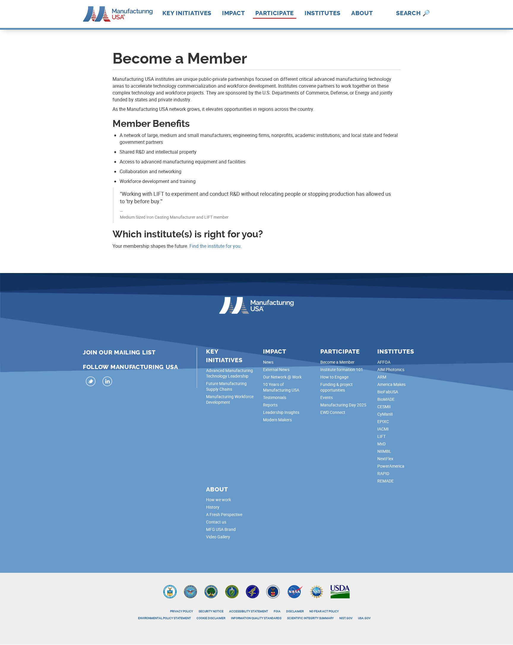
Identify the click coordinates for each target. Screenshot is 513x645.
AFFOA (383, 362)
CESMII (384, 406)
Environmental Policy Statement (164, 618)
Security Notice (211, 611)
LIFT (381, 436)
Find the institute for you (214, 246)
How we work (218, 499)
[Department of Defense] (190, 591)
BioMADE (386, 399)
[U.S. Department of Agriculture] (340, 591)
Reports (270, 405)
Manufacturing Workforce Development (230, 399)
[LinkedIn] (107, 382)
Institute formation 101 (341, 369)
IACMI (383, 429)
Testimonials (274, 397)
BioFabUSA (387, 392)
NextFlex (385, 458)
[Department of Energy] (232, 591)
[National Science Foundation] (316, 591)
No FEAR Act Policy (324, 611)
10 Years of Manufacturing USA (281, 387)
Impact (233, 13)
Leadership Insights (281, 412)
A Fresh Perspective (224, 514)
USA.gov (364, 618)
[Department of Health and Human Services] (252, 591)
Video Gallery (218, 537)
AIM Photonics (390, 369)
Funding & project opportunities (336, 387)
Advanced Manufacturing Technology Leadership (229, 373)
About (362, 13)
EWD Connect (332, 412)
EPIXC (383, 421)
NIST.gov (345, 618)
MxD (381, 444)
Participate (274, 13)
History (212, 507)
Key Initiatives (187, 13)
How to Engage (334, 377)
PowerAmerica (390, 466)
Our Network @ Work (282, 377)
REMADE (385, 481)
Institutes (323, 13)
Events (326, 397)
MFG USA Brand (221, 529)
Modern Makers (277, 419)
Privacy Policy (181, 611)
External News (276, 369)
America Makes (391, 384)
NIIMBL (384, 451)
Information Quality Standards (256, 618)
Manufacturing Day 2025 (343, 405)
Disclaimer (295, 611)
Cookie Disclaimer (211, 618)
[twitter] (90, 382)
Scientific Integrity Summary (310, 618)
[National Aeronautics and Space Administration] (295, 591)
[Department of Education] (211, 591)
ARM (381, 377)
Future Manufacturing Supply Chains (226, 386)
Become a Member (337, 362)
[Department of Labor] (273, 591)
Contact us (216, 522)
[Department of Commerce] (170, 591)
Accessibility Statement (248, 611)
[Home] (118, 13)
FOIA (277, 611)
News (268, 362)
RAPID (383, 473)
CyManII (385, 414)
